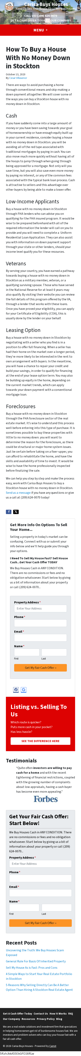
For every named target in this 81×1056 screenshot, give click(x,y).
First (16, 658)
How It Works (58, 1013)
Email (19, 631)
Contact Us (41, 1013)
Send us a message (18, 493)
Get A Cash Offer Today (28, 20)
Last (43, 658)
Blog (59, 1019)
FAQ (70, 1013)
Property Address (27, 602)
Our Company (60, 20)
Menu (39, 30)
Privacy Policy (46, 1019)
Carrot (52, 1046)
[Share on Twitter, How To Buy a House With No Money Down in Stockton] (16, 512)
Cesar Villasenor (18, 78)
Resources (28, 1019)
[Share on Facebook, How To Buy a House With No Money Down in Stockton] (8, 512)
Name (19, 646)
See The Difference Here (40, 741)
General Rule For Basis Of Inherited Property (36, 961)
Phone (19, 617)
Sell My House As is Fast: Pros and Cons (31, 968)
